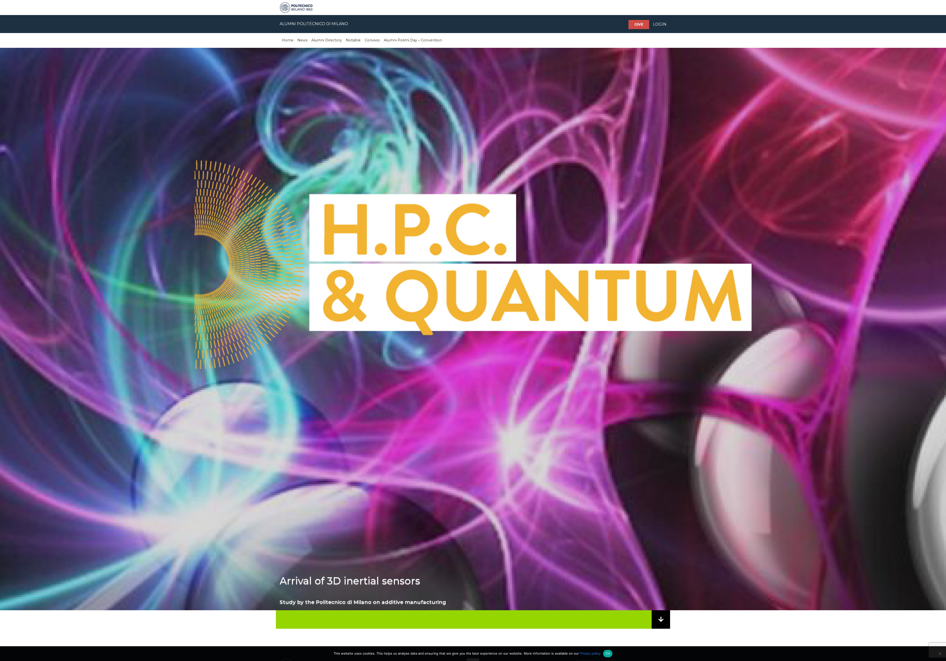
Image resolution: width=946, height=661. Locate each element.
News (302, 40)
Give (638, 24)
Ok (608, 653)
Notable (353, 40)
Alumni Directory (326, 40)
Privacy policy (590, 653)
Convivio (372, 40)
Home (287, 40)
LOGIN (659, 24)
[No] (939, 653)
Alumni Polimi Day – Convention (413, 40)
